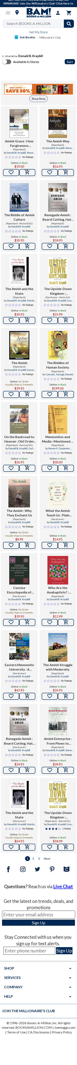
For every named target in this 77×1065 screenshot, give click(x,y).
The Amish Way (58, 141)
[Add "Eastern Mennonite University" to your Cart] (27, 696)
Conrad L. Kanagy (54, 374)
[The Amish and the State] (19, 271)
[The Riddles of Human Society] (57, 345)
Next (47, 858)
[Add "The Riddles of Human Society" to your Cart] (66, 394)
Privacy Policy (62, 1032)
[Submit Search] (69, 24)
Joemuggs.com (64, 1027)
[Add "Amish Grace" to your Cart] (27, 172)
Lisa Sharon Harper (60, 302)
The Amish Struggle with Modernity (57, 667)
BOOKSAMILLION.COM (33, 1027)
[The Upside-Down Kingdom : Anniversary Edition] (57, 271)
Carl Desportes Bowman (20, 450)
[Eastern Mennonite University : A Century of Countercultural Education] (19, 647)
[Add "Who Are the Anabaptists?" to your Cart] (66, 622)
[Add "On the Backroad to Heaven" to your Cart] (27, 468)
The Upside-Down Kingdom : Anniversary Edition (58, 291)
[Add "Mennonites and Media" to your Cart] (66, 468)
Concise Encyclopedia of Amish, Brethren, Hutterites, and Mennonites (19, 590)
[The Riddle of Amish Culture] (19, 197)
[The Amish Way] (57, 123)
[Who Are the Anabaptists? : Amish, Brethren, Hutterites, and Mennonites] (57, 570)
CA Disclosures (38, 1032)
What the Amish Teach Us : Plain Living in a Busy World (58, 513)
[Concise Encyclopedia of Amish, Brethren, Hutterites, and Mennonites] (19, 570)
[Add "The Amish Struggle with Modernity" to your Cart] (66, 696)
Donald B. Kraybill (16, 152)
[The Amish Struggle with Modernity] (57, 647)
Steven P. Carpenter (59, 448)
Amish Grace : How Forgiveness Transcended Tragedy (19, 143)
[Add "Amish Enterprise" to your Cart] (66, 770)
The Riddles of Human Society (57, 365)
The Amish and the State (19, 291)
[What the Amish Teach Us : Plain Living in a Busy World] (57, 493)
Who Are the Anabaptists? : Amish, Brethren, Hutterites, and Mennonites (58, 590)
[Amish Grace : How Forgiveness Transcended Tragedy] (19, 123)
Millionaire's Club (50, 37)
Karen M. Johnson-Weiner (19, 371)
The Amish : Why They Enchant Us (19, 513)
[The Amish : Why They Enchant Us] (19, 493)
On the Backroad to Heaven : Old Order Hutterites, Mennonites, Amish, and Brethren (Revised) (19, 439)
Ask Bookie (27, 37)
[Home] (38, 13)
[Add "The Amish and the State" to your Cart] (27, 320)
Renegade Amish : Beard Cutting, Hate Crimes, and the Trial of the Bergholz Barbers (58, 217)
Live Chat (63, 886)
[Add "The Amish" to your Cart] (27, 394)
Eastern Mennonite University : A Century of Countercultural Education (19, 667)
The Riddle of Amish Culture (19, 217)
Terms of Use (16, 1032)
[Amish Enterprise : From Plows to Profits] (57, 721)
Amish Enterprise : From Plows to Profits (58, 741)
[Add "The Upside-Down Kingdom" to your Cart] (66, 320)
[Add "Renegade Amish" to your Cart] (66, 246)
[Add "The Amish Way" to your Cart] (66, 172)
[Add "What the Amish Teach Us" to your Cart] (66, 545)
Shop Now (38, 98)
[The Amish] (19, 345)
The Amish (19, 363)
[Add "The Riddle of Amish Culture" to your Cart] (27, 246)
